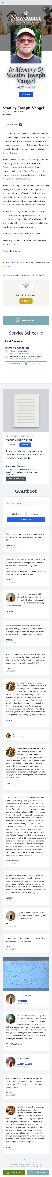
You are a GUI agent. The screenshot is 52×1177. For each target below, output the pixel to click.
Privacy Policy (19, 1166)
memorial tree (18, 262)
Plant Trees (37, 364)
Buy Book (25, 445)
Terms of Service (32, 1166)
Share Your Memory (16, 479)
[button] (26, 974)
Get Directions (15, 364)
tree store (7, 266)
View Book (12, 445)
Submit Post (26, 519)
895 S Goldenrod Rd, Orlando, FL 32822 (25, 359)
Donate (26, 301)
